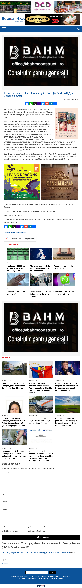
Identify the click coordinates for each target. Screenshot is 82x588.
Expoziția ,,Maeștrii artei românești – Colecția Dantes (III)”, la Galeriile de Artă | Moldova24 (36, 553)
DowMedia (60, 578)
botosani (7, 232)
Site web (5, 510)
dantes (13, 232)
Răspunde (5, 563)
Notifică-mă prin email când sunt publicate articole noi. (24, 531)
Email (4, 502)
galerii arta (20, 232)
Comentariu (7, 472)
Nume (5, 494)
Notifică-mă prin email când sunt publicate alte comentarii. (26, 527)
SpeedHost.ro (46, 578)
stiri (25, 232)
